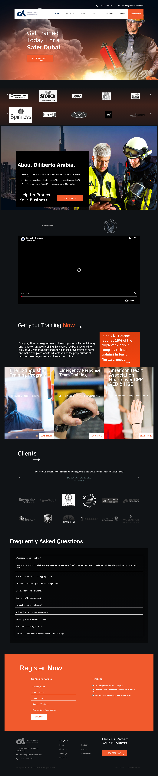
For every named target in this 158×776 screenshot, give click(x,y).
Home (58, 14)
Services (96, 14)
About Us (70, 14)
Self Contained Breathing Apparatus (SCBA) (112, 695)
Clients (122, 14)
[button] (7, 94)
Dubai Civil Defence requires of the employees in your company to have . (116, 348)
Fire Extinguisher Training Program (108, 686)
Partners (109, 14)
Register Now (114, 753)
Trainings (83, 14)
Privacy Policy (119, 768)
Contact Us (135, 14)
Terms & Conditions (134, 768)
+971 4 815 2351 (106, 6)
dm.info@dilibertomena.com (132, 6)
